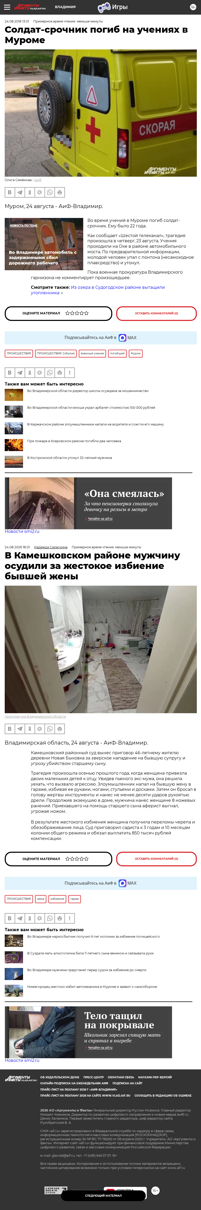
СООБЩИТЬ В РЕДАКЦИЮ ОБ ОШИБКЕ (163, 1095)
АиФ (38, 180)
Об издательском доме (59, 1077)
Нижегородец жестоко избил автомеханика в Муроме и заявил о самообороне (92, 987)
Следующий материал (103, 1195)
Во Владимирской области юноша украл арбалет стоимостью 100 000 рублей (91, 408)
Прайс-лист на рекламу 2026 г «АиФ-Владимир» (78, 1089)
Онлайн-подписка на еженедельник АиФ (74, 1083)
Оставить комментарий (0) (156, 313)
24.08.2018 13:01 (17, 21)
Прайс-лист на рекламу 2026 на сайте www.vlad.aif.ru (85, 1095)
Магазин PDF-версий (155, 1077)
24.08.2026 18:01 (17, 547)
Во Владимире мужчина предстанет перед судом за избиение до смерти (86, 970)
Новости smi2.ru (22, 531)
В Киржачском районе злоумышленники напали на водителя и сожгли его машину (95, 424)
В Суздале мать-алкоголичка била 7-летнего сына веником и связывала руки (90, 953)
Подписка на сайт (127, 1083)
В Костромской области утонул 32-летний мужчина (69, 458)
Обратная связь (121, 1077)
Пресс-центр (93, 1077)
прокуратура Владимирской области (35, 716)
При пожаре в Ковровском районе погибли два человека (74, 441)
